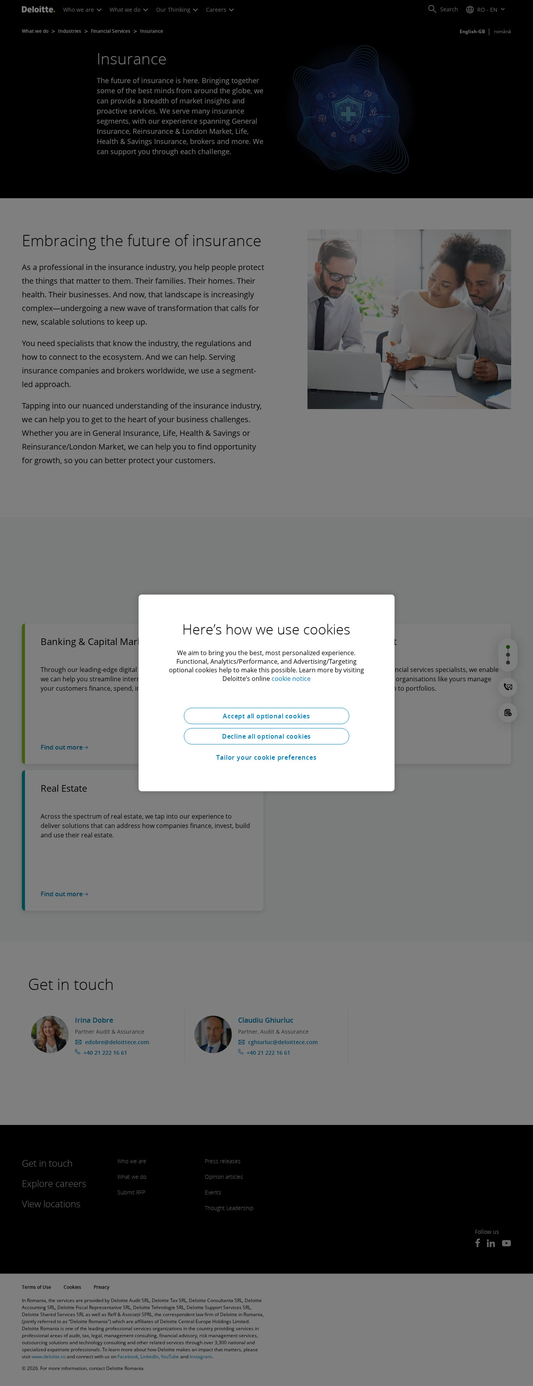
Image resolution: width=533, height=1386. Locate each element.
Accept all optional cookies (266, 716)
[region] (266, 693)
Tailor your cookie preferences (266, 757)
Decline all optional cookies (266, 736)
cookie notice (291, 678)
